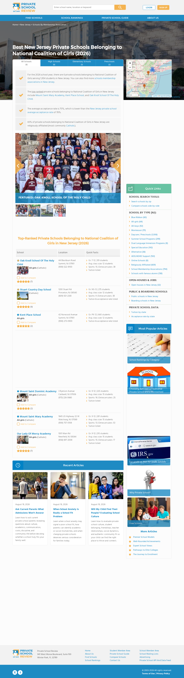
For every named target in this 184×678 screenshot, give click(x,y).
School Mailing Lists (149, 654)
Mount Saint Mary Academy (50, 95)
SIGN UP (163, 7)
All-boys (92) (137, 226)
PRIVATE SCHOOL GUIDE (115, 18)
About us (89, 654)
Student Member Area (120, 650)
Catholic (70, 126)
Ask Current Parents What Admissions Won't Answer (29, 511)
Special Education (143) (142, 247)
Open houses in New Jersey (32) (146, 285)
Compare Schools (118, 657)
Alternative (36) (138, 252)
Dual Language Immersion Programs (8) (149, 243)
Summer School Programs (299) (145, 239)
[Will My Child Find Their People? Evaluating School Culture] (105, 486)
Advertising (145, 657)
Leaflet (155, 96)
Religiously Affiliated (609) (143, 265)
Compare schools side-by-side (145, 206)
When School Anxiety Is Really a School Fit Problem (66, 512)
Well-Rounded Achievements (146, 541)
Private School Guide (119, 654)
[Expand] (130, 73)
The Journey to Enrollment (145, 554)
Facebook (20, 672)
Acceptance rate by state (143, 316)
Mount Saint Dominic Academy (38, 391)
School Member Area (149, 650)
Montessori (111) (138, 230)
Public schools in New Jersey (144, 296)
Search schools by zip (141, 201)
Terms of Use (148, 673)
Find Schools (91, 657)
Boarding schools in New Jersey (146, 300)
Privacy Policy (163, 673)
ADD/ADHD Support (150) (143, 256)
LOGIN (149, 7)
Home (87, 650)
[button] (144, 86)
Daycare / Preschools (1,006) (144, 234)
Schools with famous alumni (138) (146, 273)
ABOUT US (153, 18)
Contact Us (115, 660)
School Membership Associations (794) (149, 269)
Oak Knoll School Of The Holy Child (35, 262)
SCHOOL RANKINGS (72, 18)
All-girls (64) (137, 221)
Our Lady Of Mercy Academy (34, 434)
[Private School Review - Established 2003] (24, 7)
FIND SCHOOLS (34, 18)
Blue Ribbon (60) (139, 217)
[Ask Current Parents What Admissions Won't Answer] (30, 486)
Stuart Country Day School (35, 290)
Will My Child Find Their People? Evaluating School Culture (105, 512)
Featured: (54, 197)
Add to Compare (28, 278)
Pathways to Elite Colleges (145, 550)
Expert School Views (142, 546)
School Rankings (92, 660)
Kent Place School (74, 95)
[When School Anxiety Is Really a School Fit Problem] (68, 486)
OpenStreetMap (165, 96)
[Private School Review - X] (15, 672)
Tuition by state (138, 312)
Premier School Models (144, 537)
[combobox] (82, 7)
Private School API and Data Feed (155, 660)
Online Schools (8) (139, 260)
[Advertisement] (68, 359)
